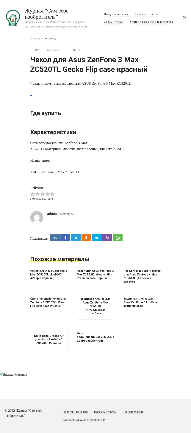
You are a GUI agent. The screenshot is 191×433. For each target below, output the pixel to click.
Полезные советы (146, 14)
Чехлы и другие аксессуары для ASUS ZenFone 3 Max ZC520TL (80, 83)
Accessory (53, 50)
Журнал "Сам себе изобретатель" (46, 13)
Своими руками (114, 22)
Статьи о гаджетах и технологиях (151, 22)
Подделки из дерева (116, 14)
